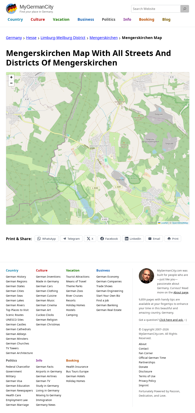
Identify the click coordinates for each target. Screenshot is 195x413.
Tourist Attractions (78, 276)
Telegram (74, 238)
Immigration (44, 400)
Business (103, 270)
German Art (43, 310)
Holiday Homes (75, 305)
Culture (41, 270)
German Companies (109, 281)
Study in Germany (47, 385)
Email (156, 238)
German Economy (107, 276)
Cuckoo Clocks (45, 315)
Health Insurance (77, 366)
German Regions (16, 281)
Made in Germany (47, 281)
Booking (72, 360)
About (142, 344)
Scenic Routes (15, 315)
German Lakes (15, 300)
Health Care (13, 395)
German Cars (44, 286)
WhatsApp (49, 238)
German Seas (14, 295)
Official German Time (152, 357)
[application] (98, 148)
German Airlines (46, 376)
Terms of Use (147, 376)
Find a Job (102, 300)
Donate (143, 367)
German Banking (107, 305)
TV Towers (12, 348)
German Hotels (75, 376)
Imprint (144, 385)
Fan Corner (146, 353)
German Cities (15, 291)
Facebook (111, 238)
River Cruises (74, 295)
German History (16, 276)
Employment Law (17, 400)
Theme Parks (74, 286)
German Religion (47, 319)
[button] (11, 77)
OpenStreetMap (180, 222)
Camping (72, 315)
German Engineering (109, 291)
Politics (11, 360)
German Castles (16, 324)
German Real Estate (108, 310)
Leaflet (164, 222)
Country (12, 270)
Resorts (71, 300)
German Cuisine (46, 295)
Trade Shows (104, 286)
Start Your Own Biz (108, 295)
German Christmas (48, 324)
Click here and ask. (171, 320)
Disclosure (145, 371)
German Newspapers (19, 390)
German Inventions (48, 276)
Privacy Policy (147, 381)
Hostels (70, 310)
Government (14, 371)
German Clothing (47, 291)
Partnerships (147, 362)
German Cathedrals (18, 329)
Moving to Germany (48, 395)
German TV (43, 381)
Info (39, 360)
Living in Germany (47, 390)
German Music (45, 300)
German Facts (45, 366)
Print (175, 238)
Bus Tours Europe (77, 371)
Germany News (45, 405)
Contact (144, 348)
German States (15, 286)
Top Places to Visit (17, 310)
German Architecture (19, 353)
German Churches (17, 343)
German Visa (14, 381)
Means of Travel (76, 281)
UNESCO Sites (15, 319)
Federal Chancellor (18, 366)
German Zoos (74, 291)
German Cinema (46, 305)
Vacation (73, 270)
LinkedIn (135, 238)
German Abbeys (16, 334)
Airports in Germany (49, 371)
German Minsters (17, 338)
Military (11, 376)
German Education (18, 385)
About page (180, 292)
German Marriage (17, 405)
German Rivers (15, 305)
